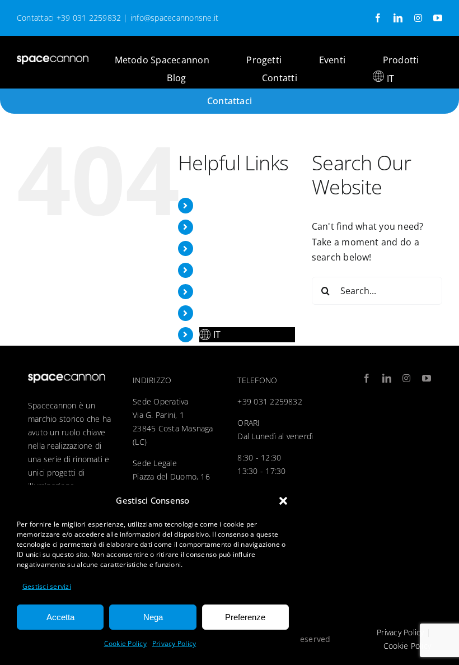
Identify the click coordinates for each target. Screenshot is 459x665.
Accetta (60, 617)
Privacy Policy (174, 643)
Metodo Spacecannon (246, 205)
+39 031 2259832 (89, 17)
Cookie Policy (125, 643)
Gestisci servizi (46, 586)
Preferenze (245, 617)
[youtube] (437, 17)
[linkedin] (398, 17)
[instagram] (418, 17)
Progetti (217, 227)
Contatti (217, 312)
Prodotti (217, 270)
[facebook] (377, 17)
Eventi (212, 248)
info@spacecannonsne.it (174, 17)
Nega (153, 617)
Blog (208, 291)
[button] (283, 500)
